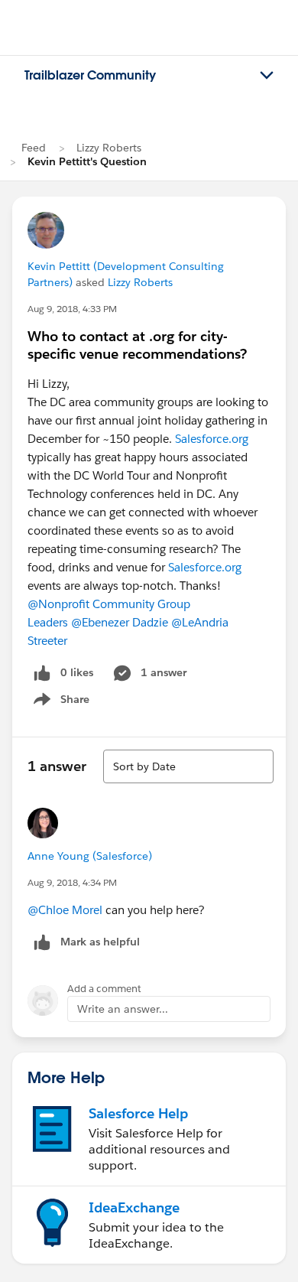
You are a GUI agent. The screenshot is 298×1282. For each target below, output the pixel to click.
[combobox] (188, 766)
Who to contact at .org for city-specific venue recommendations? (137, 345)
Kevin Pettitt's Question (87, 161)
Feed (33, 148)
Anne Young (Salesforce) (90, 856)
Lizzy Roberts (108, 148)
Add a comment (104, 988)
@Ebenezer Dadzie (119, 622)
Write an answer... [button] (122, 1009)
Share (59, 702)
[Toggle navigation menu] (266, 76)
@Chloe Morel (65, 910)
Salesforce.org (211, 438)
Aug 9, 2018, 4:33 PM (72, 308)
